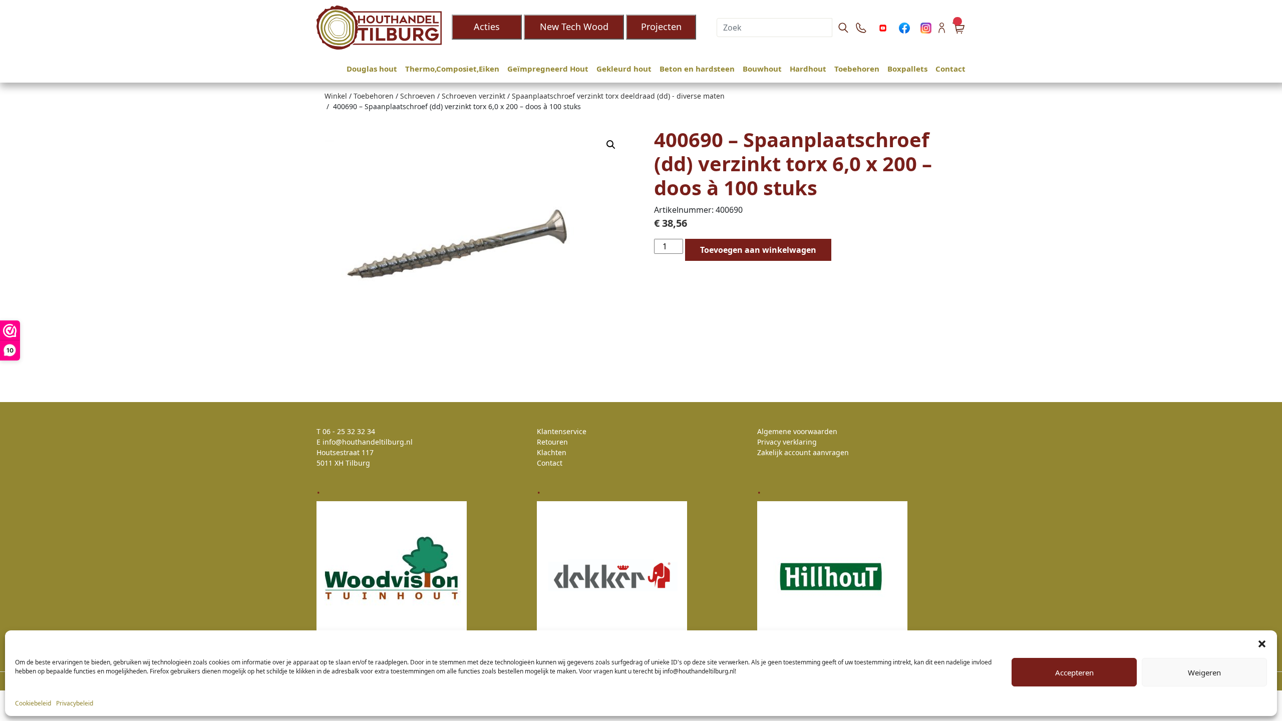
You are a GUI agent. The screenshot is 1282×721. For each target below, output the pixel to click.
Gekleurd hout (624, 69)
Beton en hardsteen (697, 69)
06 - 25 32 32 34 (349, 431)
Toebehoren (856, 69)
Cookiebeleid (33, 703)
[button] (1262, 643)
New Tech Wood (574, 27)
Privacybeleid (74, 703)
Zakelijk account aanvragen (803, 452)
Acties (487, 27)
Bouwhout (762, 69)
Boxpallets (907, 69)
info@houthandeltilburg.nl (368, 442)
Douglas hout (372, 69)
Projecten (661, 27)
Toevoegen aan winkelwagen (758, 249)
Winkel (336, 96)
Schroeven (417, 96)
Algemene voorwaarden (797, 431)
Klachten (551, 452)
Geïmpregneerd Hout (547, 69)
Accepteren (1074, 672)
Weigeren (1204, 672)
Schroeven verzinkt (473, 96)
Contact (950, 69)
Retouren (552, 442)
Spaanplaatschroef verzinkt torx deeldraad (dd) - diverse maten (618, 96)
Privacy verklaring (787, 442)
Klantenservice (561, 431)
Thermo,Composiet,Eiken (452, 69)
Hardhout (808, 69)
